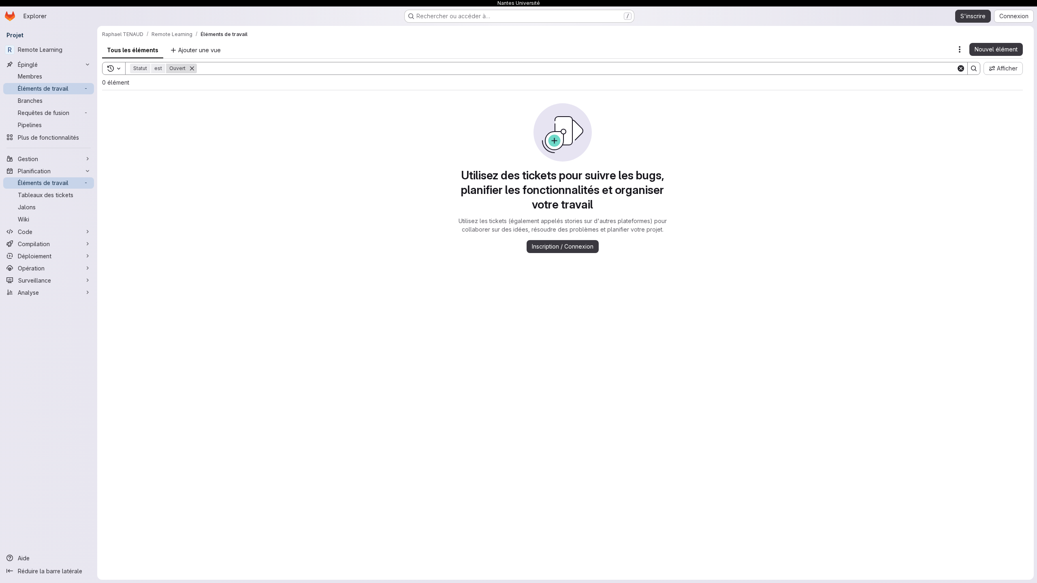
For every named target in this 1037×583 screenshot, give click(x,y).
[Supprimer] (192, 68)
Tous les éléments (132, 50)
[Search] (973, 68)
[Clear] (961, 68)
